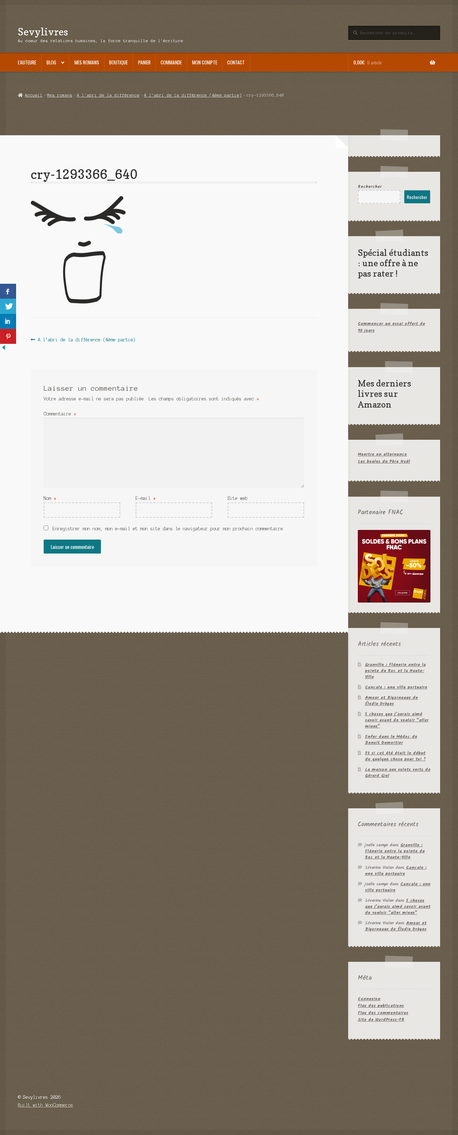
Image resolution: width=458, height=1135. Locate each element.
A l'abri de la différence (108, 95)
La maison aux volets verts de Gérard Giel (397, 772)
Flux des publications (381, 1005)
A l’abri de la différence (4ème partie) (193, 95)
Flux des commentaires (383, 1012)
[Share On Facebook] (8, 291)
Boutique (118, 62)
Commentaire (60, 413)
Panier (144, 62)
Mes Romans (86, 62)
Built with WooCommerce (45, 1105)
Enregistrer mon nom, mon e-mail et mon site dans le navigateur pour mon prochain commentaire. (169, 528)
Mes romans (59, 95)
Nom (50, 498)
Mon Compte (204, 62)
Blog (51, 62)
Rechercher (370, 186)
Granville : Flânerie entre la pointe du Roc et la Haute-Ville (395, 670)
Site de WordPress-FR (381, 1019)
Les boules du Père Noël (384, 461)
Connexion (369, 998)
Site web (238, 498)
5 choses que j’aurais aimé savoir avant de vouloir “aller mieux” (397, 720)
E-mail (146, 498)
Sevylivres (43, 32)
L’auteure (27, 62)
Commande (171, 62)
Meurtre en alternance (382, 454)
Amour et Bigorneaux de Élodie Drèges (391, 700)
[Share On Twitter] (8, 306)
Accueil (33, 95)
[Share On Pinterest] (8, 336)
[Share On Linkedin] (8, 321)
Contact (236, 62)
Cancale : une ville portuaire (396, 687)
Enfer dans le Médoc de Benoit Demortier (391, 739)
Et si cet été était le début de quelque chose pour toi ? (395, 756)
